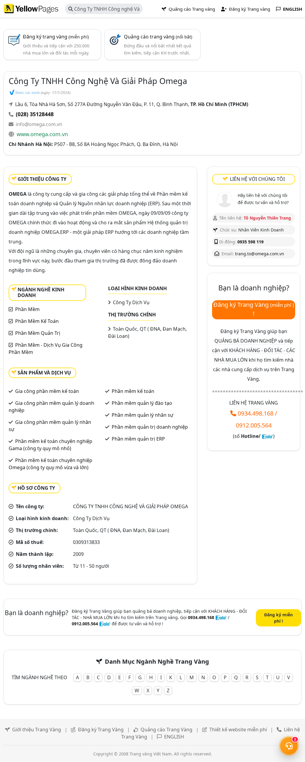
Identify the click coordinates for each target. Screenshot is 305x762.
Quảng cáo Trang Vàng (166, 729)
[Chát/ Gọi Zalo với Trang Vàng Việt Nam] (267, 436)
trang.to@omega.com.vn (259, 253)
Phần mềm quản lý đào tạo (142, 403)
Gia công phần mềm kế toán (47, 391)
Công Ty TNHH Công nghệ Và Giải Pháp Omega (104, 10)
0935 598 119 (250, 242)
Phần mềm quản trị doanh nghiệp (150, 427)
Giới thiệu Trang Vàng (36, 729)
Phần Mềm (27, 309)
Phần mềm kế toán (133, 391)
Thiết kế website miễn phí (238, 729)
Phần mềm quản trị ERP (138, 439)
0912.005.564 (254, 425)
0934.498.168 (255, 413)
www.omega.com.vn (42, 134)
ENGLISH (174, 736)
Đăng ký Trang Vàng (101, 729)
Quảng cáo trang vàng (158, 36)
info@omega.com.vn (39, 124)
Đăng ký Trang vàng (249, 9)
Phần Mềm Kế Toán (37, 321)
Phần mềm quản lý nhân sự (142, 415)
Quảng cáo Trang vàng (191, 9)
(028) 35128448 (35, 114)
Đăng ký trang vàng (56, 36)
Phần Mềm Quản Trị (37, 333)
